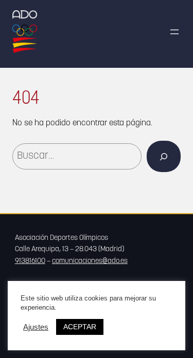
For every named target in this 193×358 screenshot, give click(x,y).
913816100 (30, 261)
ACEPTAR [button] (79, 327)
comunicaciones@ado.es (90, 261)
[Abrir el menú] (174, 32)
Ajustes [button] (35, 327)
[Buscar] (164, 156)
